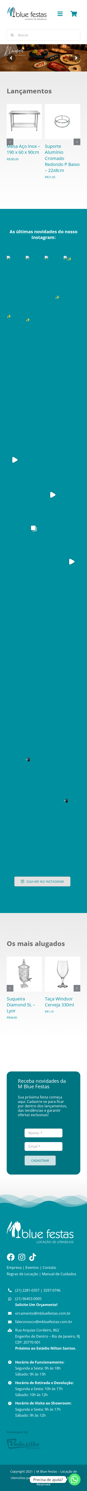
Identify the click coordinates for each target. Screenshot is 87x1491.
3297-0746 (51, 1290)
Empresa (14, 1267)
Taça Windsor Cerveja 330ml (59, 1002)
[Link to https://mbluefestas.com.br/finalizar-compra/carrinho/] (73, 14)
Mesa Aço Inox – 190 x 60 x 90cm (23, 149)
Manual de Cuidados (59, 1273)
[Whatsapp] (74, 1479)
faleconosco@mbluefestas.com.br (43, 1321)
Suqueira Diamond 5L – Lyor (21, 1005)
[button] (10, 142)
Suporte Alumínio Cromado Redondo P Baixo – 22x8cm (62, 158)
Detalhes (25, 127)
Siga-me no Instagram (45, 881)
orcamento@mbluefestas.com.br (43, 1313)
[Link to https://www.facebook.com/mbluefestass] (10, 1257)
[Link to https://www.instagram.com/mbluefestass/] (21, 1257)
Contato (49, 1267)
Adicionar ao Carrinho (24, 118)
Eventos (32, 1267)
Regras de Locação (22, 1273)
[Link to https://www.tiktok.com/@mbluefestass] (32, 1257)
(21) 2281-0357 (27, 1290)
